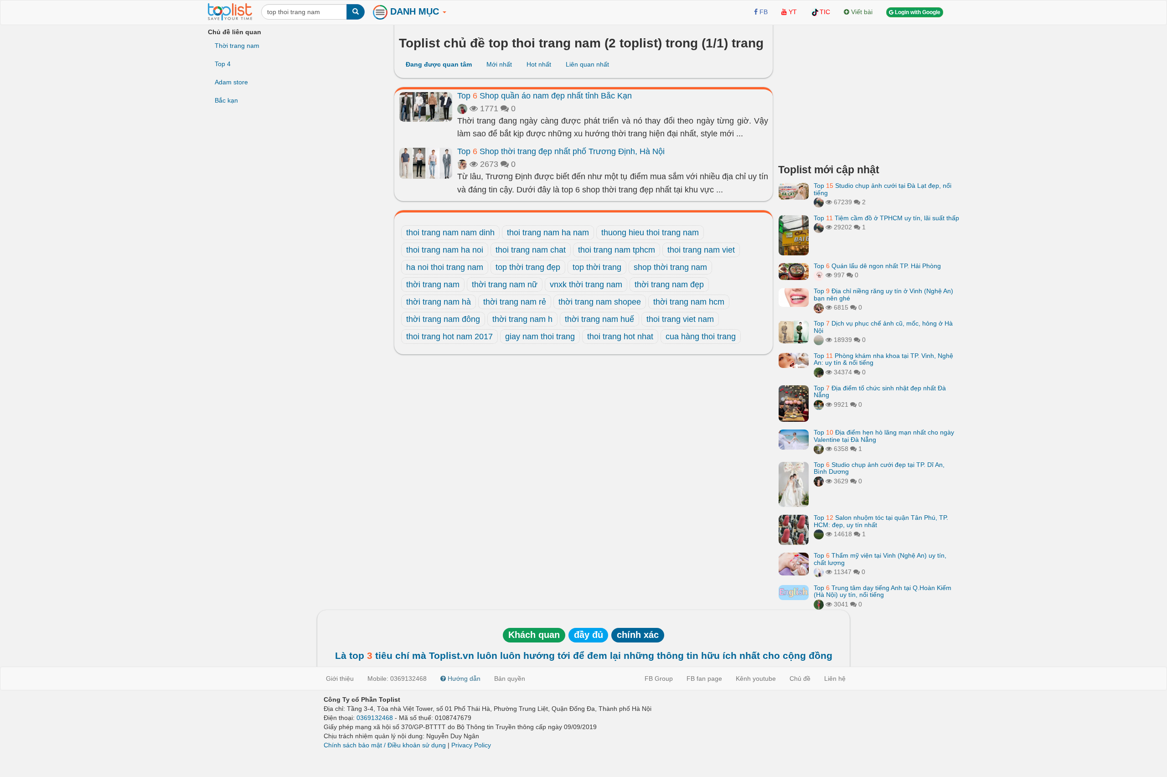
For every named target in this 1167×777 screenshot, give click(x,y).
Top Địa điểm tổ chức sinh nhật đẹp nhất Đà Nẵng (880, 391)
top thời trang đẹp (528, 267)
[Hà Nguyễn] (819, 534)
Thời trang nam (237, 45)
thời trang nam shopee (599, 301)
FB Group (659, 678)
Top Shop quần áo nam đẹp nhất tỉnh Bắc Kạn (544, 95)
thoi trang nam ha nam (548, 232)
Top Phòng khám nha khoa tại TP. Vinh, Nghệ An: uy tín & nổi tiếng (883, 359)
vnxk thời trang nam (586, 284)
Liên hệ (835, 678)
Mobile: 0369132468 (397, 678)
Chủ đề (800, 678)
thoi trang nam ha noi (444, 249)
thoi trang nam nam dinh (450, 232)
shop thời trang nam (670, 267)
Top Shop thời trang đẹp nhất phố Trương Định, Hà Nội (561, 151)
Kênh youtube (756, 678)
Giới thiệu (340, 678)
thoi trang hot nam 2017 (449, 336)
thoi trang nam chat (531, 249)
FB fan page (704, 678)
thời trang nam (433, 284)
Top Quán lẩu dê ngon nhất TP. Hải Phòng (877, 265)
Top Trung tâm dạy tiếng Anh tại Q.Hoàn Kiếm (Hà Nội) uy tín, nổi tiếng (882, 591)
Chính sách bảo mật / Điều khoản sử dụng (385, 745)
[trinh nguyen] (819, 339)
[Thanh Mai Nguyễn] (819, 404)
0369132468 (374, 717)
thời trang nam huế (599, 319)
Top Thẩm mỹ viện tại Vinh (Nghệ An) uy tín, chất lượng (880, 559)
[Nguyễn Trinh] (819, 571)
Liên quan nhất (587, 64)
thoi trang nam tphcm (616, 249)
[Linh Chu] (462, 164)
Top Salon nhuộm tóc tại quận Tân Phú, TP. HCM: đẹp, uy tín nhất (881, 521)
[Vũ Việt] (819, 202)
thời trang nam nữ (504, 284)
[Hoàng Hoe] (819, 448)
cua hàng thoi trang (701, 336)
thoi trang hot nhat (620, 336)
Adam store (231, 82)
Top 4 (223, 63)
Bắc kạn (226, 100)
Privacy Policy (471, 745)
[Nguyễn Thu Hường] (819, 307)
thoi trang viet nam (680, 319)
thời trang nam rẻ (514, 301)
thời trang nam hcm (688, 301)
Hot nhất (539, 64)
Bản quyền (509, 678)
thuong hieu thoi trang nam (650, 232)
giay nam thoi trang (540, 336)
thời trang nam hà (438, 301)
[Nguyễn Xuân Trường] (462, 108)
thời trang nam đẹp (669, 284)
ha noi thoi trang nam (444, 267)
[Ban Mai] (819, 604)
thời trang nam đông (443, 319)
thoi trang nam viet (701, 249)
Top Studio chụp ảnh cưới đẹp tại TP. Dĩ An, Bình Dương (879, 468)
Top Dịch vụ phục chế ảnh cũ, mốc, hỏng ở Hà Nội (883, 327)
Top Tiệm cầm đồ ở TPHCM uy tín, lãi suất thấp (886, 218)
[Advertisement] (868, 91)
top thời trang (597, 267)
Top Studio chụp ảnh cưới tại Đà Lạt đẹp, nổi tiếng (882, 189)
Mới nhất (499, 64)
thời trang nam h (522, 319)
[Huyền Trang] (819, 481)
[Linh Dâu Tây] (819, 372)
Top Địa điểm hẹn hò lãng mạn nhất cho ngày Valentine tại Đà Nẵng (884, 436)
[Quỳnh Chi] (819, 275)
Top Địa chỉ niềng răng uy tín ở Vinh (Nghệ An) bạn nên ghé (883, 294)
